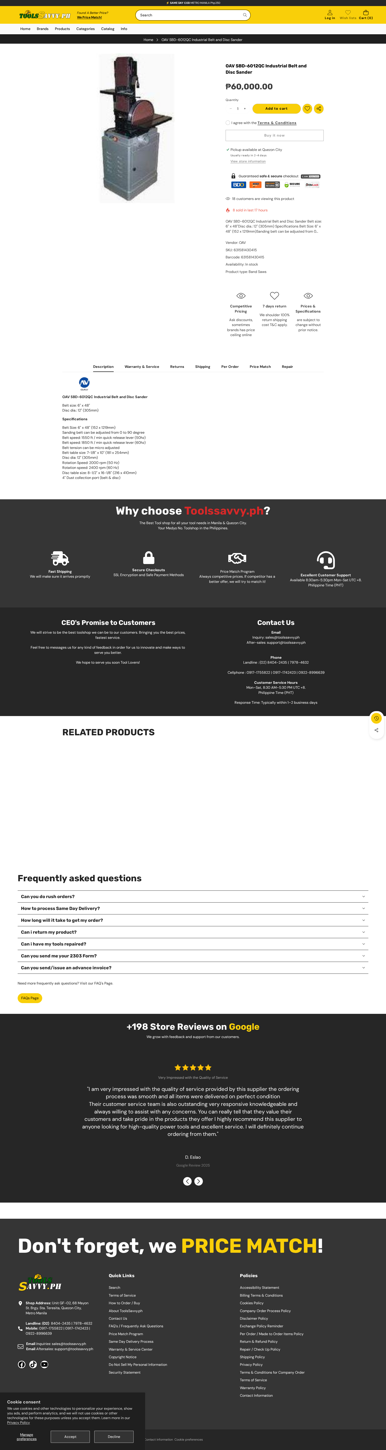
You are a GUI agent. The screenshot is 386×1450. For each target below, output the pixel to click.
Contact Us (118, 1318)
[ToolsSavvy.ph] (45, 15)
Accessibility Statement (259, 1287)
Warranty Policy (253, 1388)
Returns (177, 366)
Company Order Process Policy (265, 1310)
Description (103, 366)
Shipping (202, 366)
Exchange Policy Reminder (261, 1326)
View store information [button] (248, 161)
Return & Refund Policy (259, 1341)
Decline (114, 1436)
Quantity (232, 100)
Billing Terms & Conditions (261, 1295)
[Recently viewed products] (376, 718)
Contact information (158, 1439)
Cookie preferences (188, 1439)
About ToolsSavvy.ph (126, 1310)
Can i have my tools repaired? (53, 944)
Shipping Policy (252, 1357)
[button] (366, 15)
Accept (70, 1436)
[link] (348, 15)
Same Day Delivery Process (131, 1341)
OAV (242, 242)
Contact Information (256, 1395)
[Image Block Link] (275, 181)
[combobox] (193, 15)
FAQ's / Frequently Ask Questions (136, 1326)
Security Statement (125, 1372)
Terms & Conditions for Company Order (272, 1372)
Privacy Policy (18, 1422)
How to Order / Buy (124, 1303)
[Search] (245, 15)
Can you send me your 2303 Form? (59, 956)
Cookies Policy (252, 1303)
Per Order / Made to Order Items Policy (272, 1334)
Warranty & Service (142, 366)
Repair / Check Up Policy (260, 1349)
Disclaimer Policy (254, 1318)
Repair (287, 366)
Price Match (260, 366)
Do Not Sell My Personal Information (138, 1364)
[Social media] (376, 730)
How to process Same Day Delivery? (60, 908)
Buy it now (274, 135)
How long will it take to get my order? (62, 920)
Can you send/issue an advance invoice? (66, 967)
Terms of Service (122, 1295)
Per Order (230, 366)
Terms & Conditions (277, 122)
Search (114, 1287)
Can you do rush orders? (48, 896)
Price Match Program (126, 1334)
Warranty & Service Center (131, 1349)
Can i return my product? (49, 932)
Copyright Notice (122, 1357)
